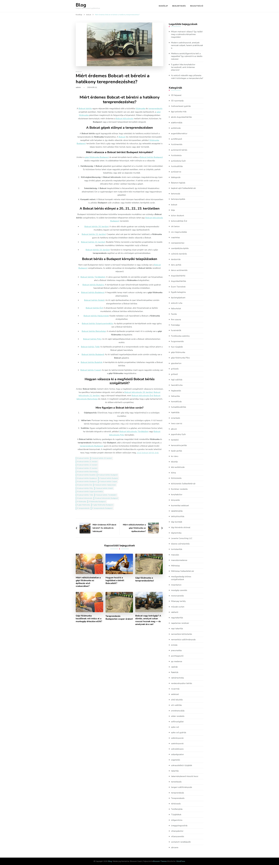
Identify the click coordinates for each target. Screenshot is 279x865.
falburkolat (176, 308)
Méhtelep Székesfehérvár (182, 571)
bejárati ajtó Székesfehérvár (183, 188)
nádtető (174, 612)
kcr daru (174, 456)
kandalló (175, 439)
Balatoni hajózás (178, 182)
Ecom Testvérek (178, 286)
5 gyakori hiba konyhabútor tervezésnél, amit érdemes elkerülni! (183, 67)
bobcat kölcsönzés (85, 498)
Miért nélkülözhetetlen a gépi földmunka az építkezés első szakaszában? (88, 582)
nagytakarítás (177, 617)
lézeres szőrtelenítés (180, 543)
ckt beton (175, 226)
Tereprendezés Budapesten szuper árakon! (119, 617)
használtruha (176, 385)
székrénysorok (177, 738)
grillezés (175, 368)
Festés (174, 314)
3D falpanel (176, 95)
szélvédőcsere (177, 749)
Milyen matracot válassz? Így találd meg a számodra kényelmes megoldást (186, 34)
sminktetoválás (178, 710)
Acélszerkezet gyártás (181, 106)
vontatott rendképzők (181, 842)
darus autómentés (179, 270)
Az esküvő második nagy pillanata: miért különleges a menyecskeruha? (187, 76)
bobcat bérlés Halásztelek (106, 485)
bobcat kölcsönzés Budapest (107, 498)
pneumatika (176, 650)
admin (78, 87)
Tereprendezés (178, 798)
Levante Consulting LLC (181, 538)
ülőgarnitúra (176, 820)
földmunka (82, 501)
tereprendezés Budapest (103, 508)
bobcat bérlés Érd (85, 485)
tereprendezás (177, 792)
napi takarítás (177, 628)
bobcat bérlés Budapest (87, 481)
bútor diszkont (177, 215)
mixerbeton (176, 585)
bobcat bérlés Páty (85, 488)
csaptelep (175, 237)
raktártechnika (177, 677)
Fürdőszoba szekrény (180, 336)
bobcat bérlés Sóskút (105, 488)
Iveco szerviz (176, 423)
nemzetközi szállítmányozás (183, 639)
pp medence (176, 661)
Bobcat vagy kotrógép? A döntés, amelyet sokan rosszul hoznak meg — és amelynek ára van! (148, 620)
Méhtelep (175, 565)
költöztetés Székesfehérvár (183, 483)
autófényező (176, 139)
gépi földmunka (84, 505)
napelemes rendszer (180, 623)
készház (174, 461)
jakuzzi (174, 429)
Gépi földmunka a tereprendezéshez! (144, 579)
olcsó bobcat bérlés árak (148, 452)
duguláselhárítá (178, 275)
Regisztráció (196, 6)
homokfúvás (176, 401)
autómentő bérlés (179, 150)
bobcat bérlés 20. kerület (102, 458)
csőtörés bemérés (179, 253)
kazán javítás (176, 450)
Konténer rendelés (179, 489)
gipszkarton (176, 363)
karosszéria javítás (179, 445)
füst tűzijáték (177, 347)
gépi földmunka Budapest (103, 505)
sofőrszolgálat (177, 721)
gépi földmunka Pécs (180, 357)
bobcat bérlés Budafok (87, 475)
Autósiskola (176, 155)
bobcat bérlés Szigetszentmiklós (90, 491)
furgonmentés (177, 341)
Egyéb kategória (178, 292)
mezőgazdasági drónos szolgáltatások (181, 578)
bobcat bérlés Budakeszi (87, 478)
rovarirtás (175, 688)
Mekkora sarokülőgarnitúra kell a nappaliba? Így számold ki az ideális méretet (186, 56)
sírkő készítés (177, 699)
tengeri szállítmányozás (181, 787)
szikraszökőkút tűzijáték (181, 765)
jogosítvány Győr (178, 434)
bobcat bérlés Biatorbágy (88, 472)
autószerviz (176, 171)
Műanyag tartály (178, 601)
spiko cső (175, 727)
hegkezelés (176, 390)
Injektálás (175, 412)
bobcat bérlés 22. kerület (87, 465)
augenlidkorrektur (179, 133)
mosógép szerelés (179, 590)
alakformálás (176, 122)
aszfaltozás (176, 128)
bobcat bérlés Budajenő (108, 475)
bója (173, 210)
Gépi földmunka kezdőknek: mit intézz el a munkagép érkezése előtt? (89, 618)
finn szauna (176, 319)
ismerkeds (175, 418)
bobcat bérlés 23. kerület (87, 468)
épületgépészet (178, 297)
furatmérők (176, 330)
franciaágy (175, 325)
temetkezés (176, 781)
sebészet (175, 694)
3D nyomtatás (177, 100)
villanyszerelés (177, 836)
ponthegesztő (177, 656)
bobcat (79, 72)
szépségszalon (177, 754)
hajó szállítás (176, 379)
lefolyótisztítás (177, 516)
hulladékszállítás (178, 407)
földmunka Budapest (98, 501)
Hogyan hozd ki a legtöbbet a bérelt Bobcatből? (114, 580)
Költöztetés (176, 478)
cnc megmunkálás (179, 232)
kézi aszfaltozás (178, 467)
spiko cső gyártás (178, 732)
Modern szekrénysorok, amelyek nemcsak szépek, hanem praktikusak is (187, 45)
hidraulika (175, 396)
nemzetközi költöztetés (181, 634)
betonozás (175, 193)
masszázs (175, 554)
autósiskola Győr (178, 161)
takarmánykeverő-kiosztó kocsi (184, 776)
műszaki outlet (177, 606)
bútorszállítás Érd (179, 221)
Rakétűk (174, 672)
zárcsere (174, 847)
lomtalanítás (176, 549)
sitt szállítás (176, 705)
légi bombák (176, 522)
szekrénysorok (177, 743)
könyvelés (175, 500)
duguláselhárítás (178, 281)
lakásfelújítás (177, 511)
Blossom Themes (160, 861)
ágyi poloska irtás (178, 111)
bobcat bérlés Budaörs (109, 478)
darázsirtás (176, 259)
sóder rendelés (177, 716)
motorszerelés (177, 595)
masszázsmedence (179, 560)
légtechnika (176, 533)
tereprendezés (84, 508)
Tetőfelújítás (177, 809)
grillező (174, 374)
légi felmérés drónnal (180, 527)
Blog (81, 5)
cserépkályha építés (180, 248)
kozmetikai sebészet (180, 505)
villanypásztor (177, 831)
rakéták (174, 667)
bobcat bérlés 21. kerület (87, 462)
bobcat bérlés (83, 458)
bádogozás (175, 177)
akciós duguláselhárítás (181, 117)
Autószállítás (177, 166)
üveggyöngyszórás (179, 825)
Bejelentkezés (179, 6)
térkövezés (176, 803)
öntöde (174, 645)
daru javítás (176, 264)
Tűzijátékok (176, 814)
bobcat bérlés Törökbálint (107, 495)
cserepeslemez (177, 243)
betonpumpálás (178, 199)
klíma (173, 472)
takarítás (175, 771)
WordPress (180, 861)
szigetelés (175, 760)
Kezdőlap (163, 6)
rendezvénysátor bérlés (181, 683)
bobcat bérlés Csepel (109, 481)
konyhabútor (176, 494)
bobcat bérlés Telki (85, 495)
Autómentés (176, 144)
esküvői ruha (176, 303)
